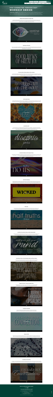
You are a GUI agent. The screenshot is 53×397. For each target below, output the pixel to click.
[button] (51, 392)
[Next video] (40, 32)
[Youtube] (27, 387)
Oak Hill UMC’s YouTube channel (23, 14)
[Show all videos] (26, 41)
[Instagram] (26, 387)
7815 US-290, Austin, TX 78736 (28, 389)
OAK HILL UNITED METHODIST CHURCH (26, 386)
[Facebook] (25, 387)
